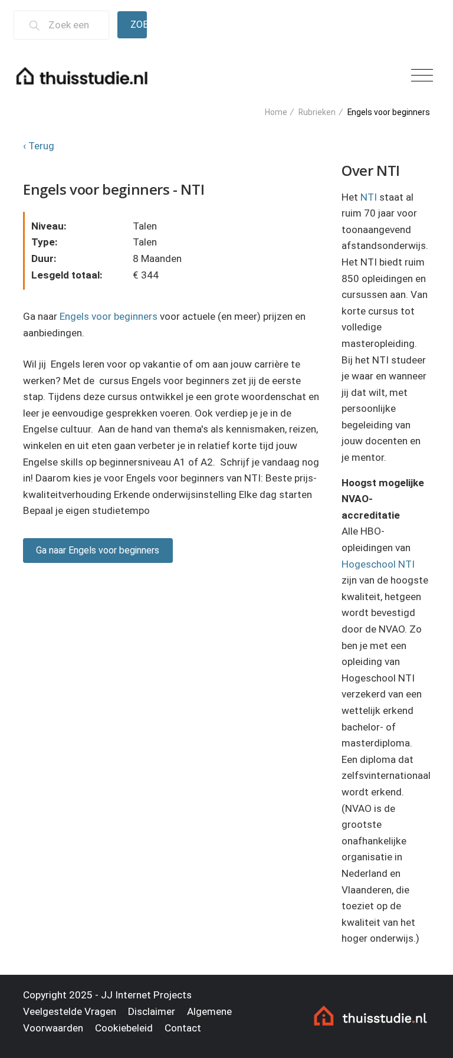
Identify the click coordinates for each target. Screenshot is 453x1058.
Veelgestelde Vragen (69, 1011)
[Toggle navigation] (422, 75)
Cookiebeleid (124, 1028)
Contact (183, 1028)
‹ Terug (38, 146)
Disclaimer (151, 1011)
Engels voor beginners (108, 316)
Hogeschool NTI (378, 564)
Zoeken (138, 24)
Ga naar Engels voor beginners (97, 550)
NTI (368, 197)
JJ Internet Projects (146, 995)
